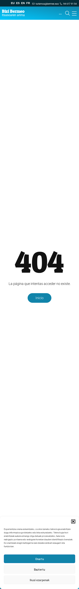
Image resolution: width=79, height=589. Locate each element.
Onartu (39, 559)
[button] (73, 521)
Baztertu (39, 569)
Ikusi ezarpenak (39, 580)
